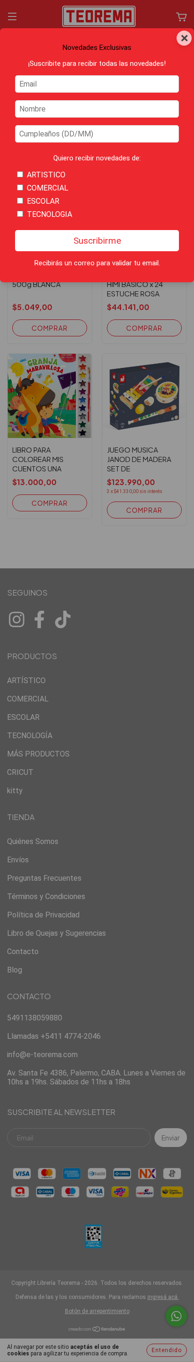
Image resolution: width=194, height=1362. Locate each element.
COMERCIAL (47, 187)
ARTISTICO (46, 174)
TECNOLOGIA (49, 214)
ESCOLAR (43, 201)
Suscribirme (97, 240)
